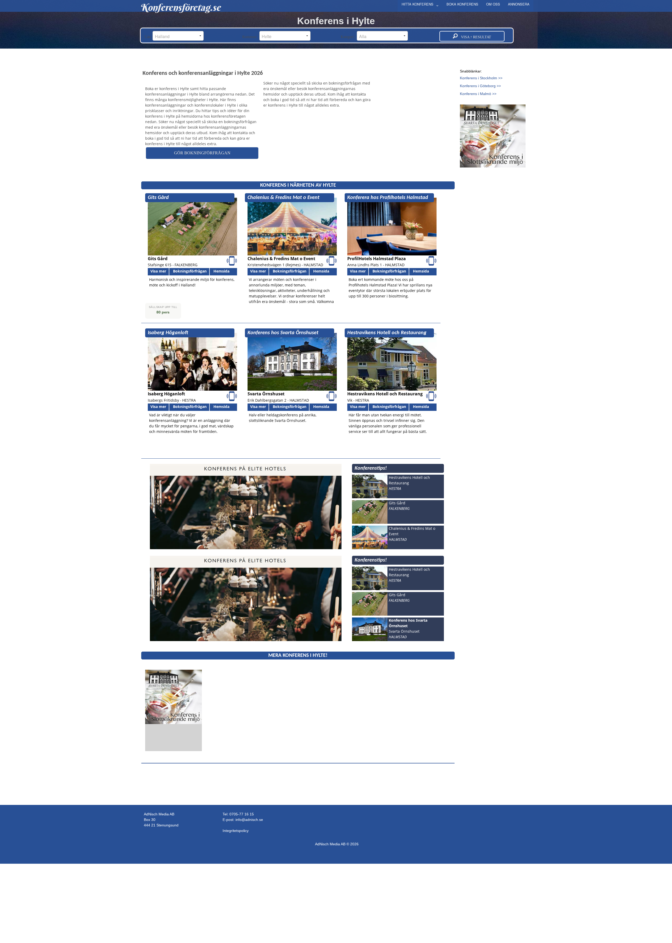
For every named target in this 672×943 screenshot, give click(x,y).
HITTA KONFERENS (417, 4)
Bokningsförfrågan (190, 271)
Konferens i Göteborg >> (480, 86)
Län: (149, 37)
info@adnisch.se (249, 820)
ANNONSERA (518, 4)
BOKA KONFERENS (462, 4)
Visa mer (158, 271)
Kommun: (250, 37)
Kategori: (349, 37)
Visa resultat (474, 37)
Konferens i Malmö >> (478, 94)
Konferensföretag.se (180, 7)
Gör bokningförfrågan (202, 153)
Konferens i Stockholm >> (481, 78)
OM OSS (493, 4)
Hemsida (221, 271)
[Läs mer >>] (173, 696)
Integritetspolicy (236, 831)
